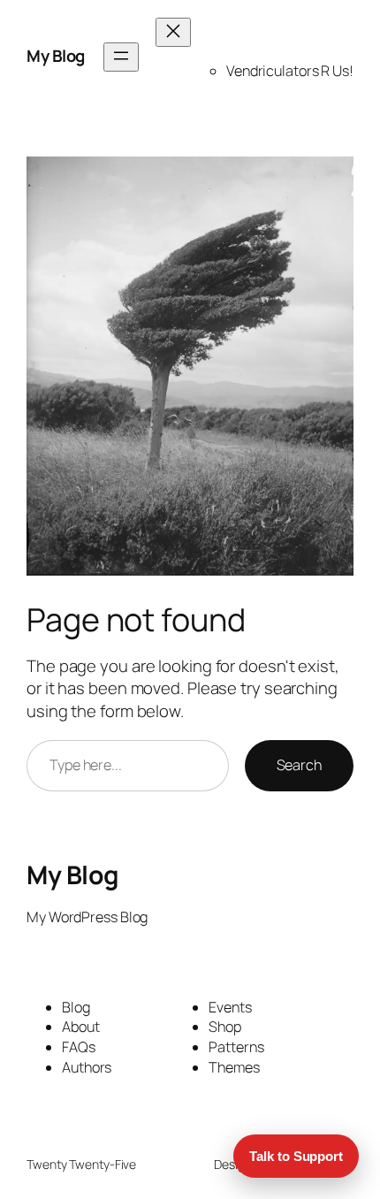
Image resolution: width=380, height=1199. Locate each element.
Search (299, 765)
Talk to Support (296, 1156)
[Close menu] (173, 32)
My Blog (56, 55)
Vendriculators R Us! (289, 70)
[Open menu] (121, 57)
